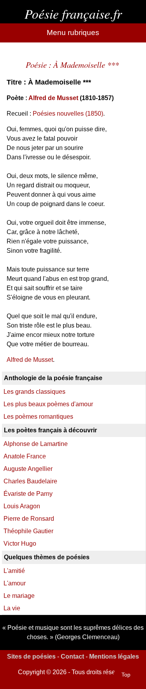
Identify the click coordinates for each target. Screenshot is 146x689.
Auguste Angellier (28, 468)
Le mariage (19, 595)
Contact (72, 656)
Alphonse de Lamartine (36, 444)
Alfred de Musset (53, 98)
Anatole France (25, 456)
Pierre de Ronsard (29, 518)
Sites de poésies (31, 656)
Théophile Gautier (28, 531)
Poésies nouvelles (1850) (68, 113)
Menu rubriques (73, 32)
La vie (12, 608)
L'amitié (14, 570)
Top (125, 674)
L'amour (15, 583)
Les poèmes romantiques (38, 416)
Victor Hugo (20, 543)
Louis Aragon (22, 506)
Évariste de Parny (28, 493)
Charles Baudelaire (30, 481)
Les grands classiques (34, 391)
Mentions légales (114, 656)
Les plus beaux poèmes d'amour (48, 404)
